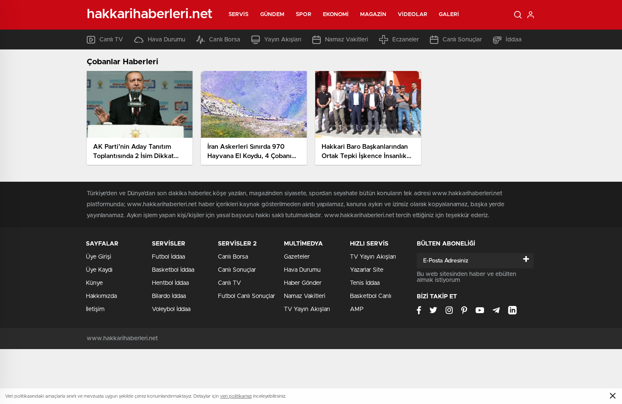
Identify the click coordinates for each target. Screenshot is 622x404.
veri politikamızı (236, 396)
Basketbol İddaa (173, 270)
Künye (94, 283)
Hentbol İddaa (170, 283)
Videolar (412, 14)
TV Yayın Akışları (307, 309)
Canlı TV (111, 40)
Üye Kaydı (99, 270)
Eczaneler (405, 40)
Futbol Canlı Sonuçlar (246, 296)
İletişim (95, 309)
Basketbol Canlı (370, 296)
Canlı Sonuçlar (462, 40)
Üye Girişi (98, 257)
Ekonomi (336, 14)
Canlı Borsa (224, 40)
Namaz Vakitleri (346, 40)
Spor (303, 14)
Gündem (272, 14)
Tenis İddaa (365, 283)
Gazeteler (297, 257)
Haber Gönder (303, 283)
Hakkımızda (101, 296)
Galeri (449, 14)
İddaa (514, 40)
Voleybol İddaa (171, 309)
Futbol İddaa (168, 257)
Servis (238, 14)
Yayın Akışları (282, 40)
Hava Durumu (166, 40)
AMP (356, 309)
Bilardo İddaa (169, 296)
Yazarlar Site (366, 270)
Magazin (373, 14)
